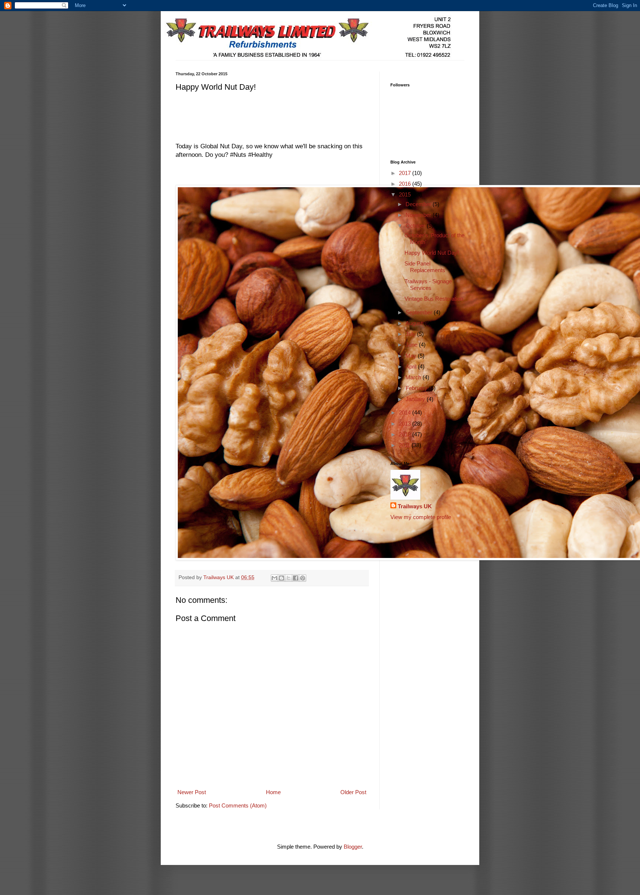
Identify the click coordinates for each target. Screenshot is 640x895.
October (416, 225)
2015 (405, 194)
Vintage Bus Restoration (433, 298)
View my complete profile (420, 517)
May (412, 356)
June (412, 344)
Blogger (353, 846)
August (415, 323)
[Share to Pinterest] (302, 578)
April (412, 366)
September (420, 312)
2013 (405, 423)
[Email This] (274, 578)
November (419, 215)
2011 (405, 445)
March (414, 377)
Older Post (353, 792)
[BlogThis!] (281, 578)
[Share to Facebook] (295, 578)
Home (273, 792)
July (411, 334)
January (416, 399)
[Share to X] (288, 578)
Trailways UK (415, 506)
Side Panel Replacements (424, 266)
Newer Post (191, 792)
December (419, 204)
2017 (405, 173)
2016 (405, 184)
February (417, 388)
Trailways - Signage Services (428, 284)
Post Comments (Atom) (238, 805)
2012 (405, 434)
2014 (405, 412)
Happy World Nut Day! (431, 253)
